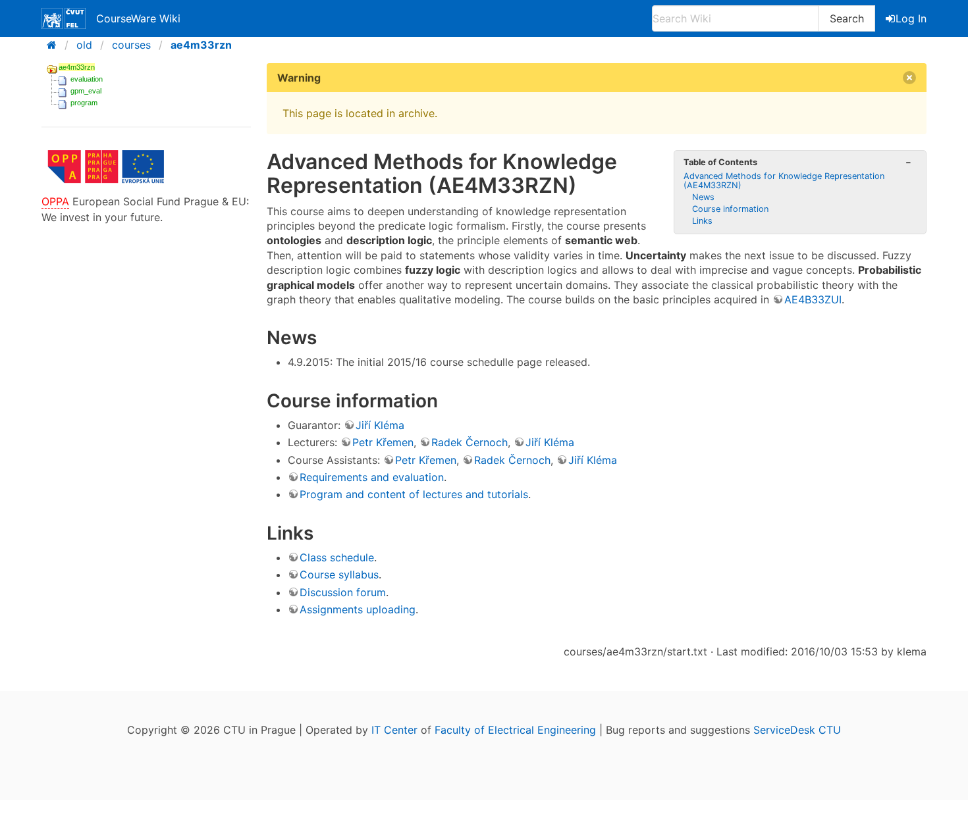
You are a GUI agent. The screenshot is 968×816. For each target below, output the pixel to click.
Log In (911, 18)
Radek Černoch (469, 442)
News (703, 197)
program (83, 103)
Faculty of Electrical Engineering (515, 729)
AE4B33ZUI (813, 299)
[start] (56, 45)
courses (131, 44)
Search (847, 18)
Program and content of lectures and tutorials (414, 494)
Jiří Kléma (380, 425)
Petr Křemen (383, 442)
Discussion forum (343, 592)
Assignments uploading (358, 609)
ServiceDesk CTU (797, 729)
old (84, 44)
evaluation (86, 79)
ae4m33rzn (201, 44)
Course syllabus (339, 574)
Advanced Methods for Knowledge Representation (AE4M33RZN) (784, 180)
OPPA (55, 201)
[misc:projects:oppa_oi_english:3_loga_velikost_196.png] (106, 185)
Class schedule (337, 557)
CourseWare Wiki (138, 18)
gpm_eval (85, 91)
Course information (730, 209)
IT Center (394, 729)
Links (702, 221)
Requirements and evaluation (372, 477)
